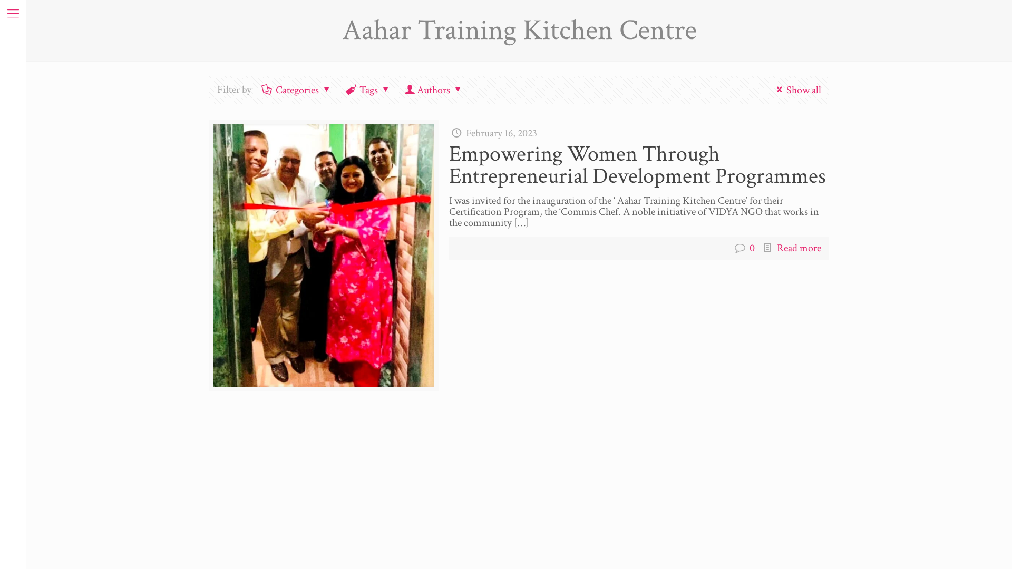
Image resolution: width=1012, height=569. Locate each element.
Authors (433, 90)
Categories (297, 90)
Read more (799, 248)
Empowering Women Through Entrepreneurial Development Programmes (637, 165)
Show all (803, 90)
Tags (368, 90)
